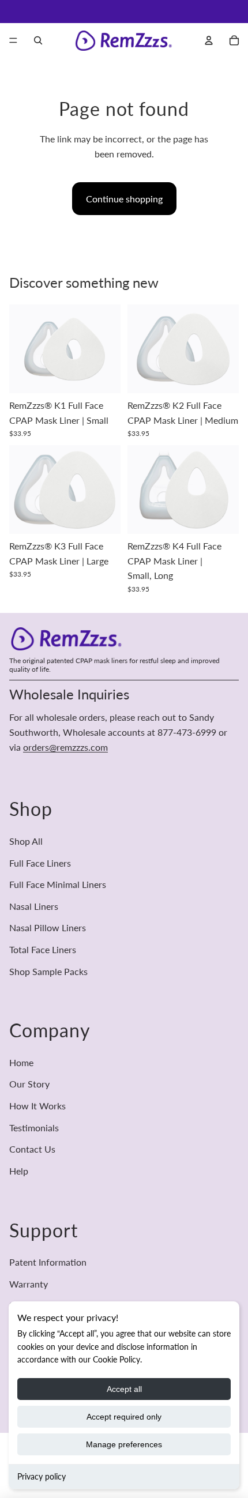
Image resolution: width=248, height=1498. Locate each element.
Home (21, 1062)
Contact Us (32, 1148)
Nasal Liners (33, 906)
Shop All (26, 840)
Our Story (29, 1084)
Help (18, 1170)
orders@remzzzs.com (65, 747)
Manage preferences (124, 1444)
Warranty (28, 1283)
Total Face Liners (42, 949)
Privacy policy (41, 1476)
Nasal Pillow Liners (47, 927)
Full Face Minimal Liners (57, 884)
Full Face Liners (40, 862)
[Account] (208, 40)
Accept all (124, 1389)
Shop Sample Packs (48, 971)
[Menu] (13, 40)
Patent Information (48, 1261)
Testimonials (34, 1127)
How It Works (37, 1105)
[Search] (38, 40)
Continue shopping (124, 198)
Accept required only (124, 1416)
